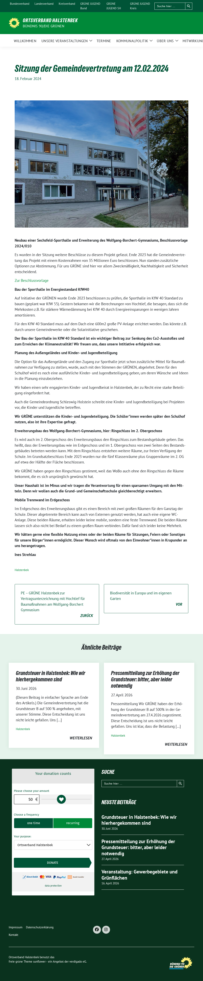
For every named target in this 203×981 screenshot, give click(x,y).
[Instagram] (106, 930)
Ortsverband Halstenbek (50, 20)
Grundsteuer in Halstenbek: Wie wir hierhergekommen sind (50, 676)
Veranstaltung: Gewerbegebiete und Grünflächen (139, 875)
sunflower (39, 961)
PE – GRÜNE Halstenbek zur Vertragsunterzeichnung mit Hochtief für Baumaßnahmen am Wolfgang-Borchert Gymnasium (57, 604)
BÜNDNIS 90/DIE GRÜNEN (43, 26)
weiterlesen (81, 738)
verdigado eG (77, 961)
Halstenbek (22, 570)
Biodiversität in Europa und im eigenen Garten (146, 599)
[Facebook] (97, 930)
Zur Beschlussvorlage (32, 280)
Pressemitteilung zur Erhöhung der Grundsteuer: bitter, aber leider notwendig (145, 679)
